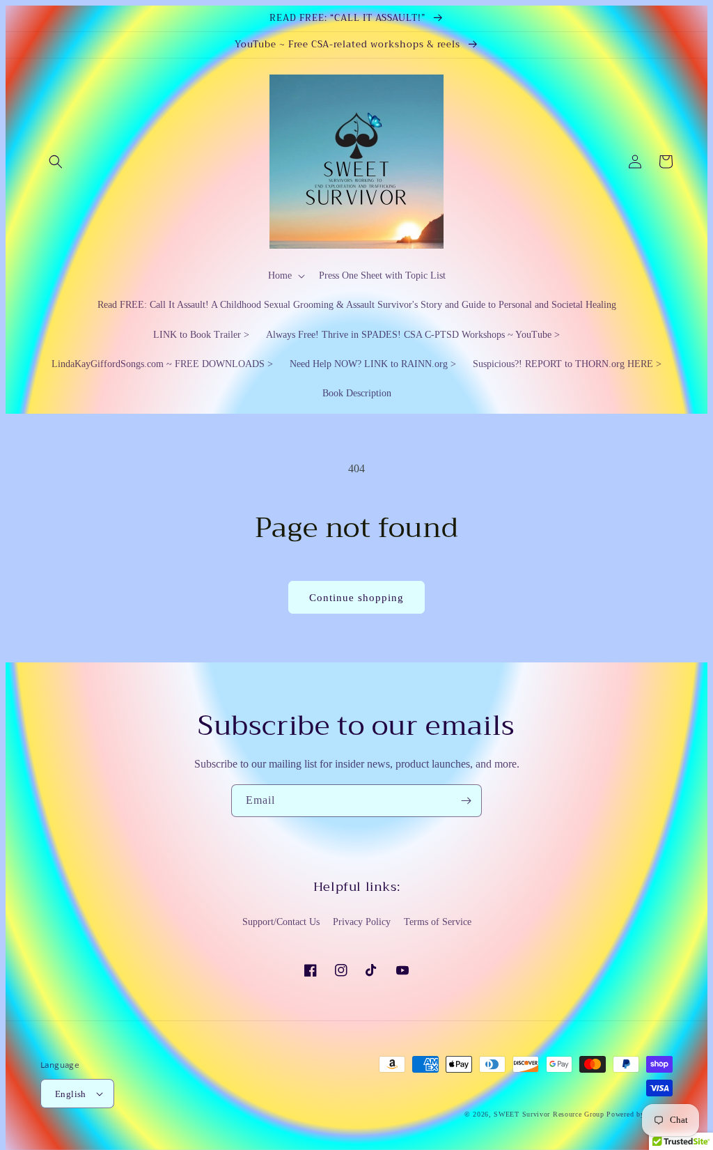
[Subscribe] (465, 800)
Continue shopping (356, 597)
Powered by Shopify (639, 1114)
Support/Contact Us (281, 922)
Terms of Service (437, 922)
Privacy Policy (362, 922)
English (70, 1094)
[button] (55, 161)
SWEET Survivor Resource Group (549, 1114)
